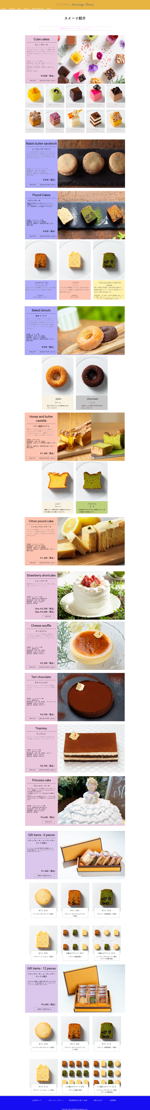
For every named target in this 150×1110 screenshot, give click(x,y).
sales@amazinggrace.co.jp (79, 1109)
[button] (46, 80)
